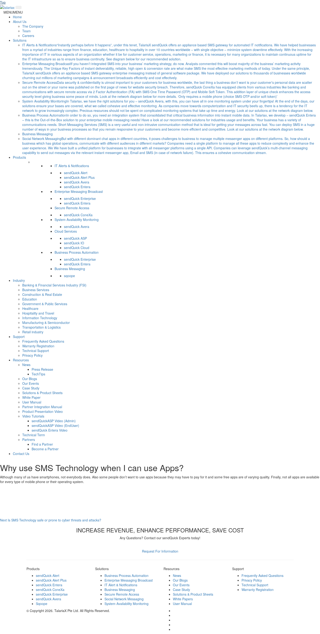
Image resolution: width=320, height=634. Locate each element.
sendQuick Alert (75, 172)
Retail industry (32, 332)
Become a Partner (45, 449)
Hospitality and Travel (38, 313)
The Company (32, 26)
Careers (28, 35)
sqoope (69, 275)
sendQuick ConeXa (78, 215)
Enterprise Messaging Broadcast (79, 191)
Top (3, 2)
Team (26, 31)
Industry (19, 280)
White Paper (31, 397)
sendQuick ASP (75, 238)
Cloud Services (66, 231)
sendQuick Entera (77, 186)
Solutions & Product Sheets (42, 392)
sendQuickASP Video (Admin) (54, 420)
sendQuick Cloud (76, 247)
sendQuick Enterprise (80, 198)
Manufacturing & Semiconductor (46, 322)
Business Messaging (37, 134)
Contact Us (21, 453)
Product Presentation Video (42, 411)
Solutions (19, 40)
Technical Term (33, 434)
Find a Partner (42, 444)
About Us (19, 21)
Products (19, 157)
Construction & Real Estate (42, 294)
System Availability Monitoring (77, 219)
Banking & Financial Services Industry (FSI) (54, 285)
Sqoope (41, 603)
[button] (13, 12)
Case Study (30, 388)
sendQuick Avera (76, 182)
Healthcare (30, 308)
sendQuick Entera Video (49, 430)
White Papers (183, 599)
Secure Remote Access (72, 207)
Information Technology (39, 317)
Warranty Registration (38, 346)
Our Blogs (29, 378)
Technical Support (35, 350)
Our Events (30, 383)
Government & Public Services (44, 303)
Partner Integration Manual (42, 406)
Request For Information (160, 551)
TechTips (38, 374)
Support (19, 336)
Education (29, 299)
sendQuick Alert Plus (79, 177)
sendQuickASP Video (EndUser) (55, 425)
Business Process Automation (77, 252)
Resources (21, 360)
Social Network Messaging (124, 599)
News (26, 364)
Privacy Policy (32, 355)
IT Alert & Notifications (120, 585)
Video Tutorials (33, 416)
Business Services (35, 289)
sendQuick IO (74, 243)
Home (17, 17)
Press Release (42, 369)
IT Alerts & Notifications (72, 165)
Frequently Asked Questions (43, 341)
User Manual (31, 402)
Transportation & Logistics (41, 327)
